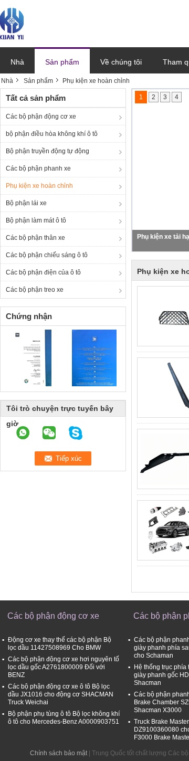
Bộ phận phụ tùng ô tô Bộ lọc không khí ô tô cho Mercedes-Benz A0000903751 (64, 717)
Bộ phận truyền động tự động (47, 151)
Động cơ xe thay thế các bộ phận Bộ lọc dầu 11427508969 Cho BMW (59, 643)
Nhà (17, 62)
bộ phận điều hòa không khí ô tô (52, 134)
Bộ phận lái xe (26, 203)
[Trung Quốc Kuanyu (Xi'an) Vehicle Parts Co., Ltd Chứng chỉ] (32, 357)
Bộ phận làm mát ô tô (36, 220)
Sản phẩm (62, 62)
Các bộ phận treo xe (35, 289)
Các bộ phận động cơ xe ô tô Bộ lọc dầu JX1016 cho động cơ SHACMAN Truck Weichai (60, 694)
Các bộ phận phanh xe (38, 168)
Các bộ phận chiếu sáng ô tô (47, 255)
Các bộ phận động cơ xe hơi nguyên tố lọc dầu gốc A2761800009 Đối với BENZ (63, 667)
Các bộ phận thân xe (35, 237)
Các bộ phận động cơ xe (41, 116)
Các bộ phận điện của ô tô (43, 272)
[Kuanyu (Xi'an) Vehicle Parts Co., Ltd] (12, 23)
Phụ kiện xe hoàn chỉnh (39, 185)
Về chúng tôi (121, 62)
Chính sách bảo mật (58, 753)
